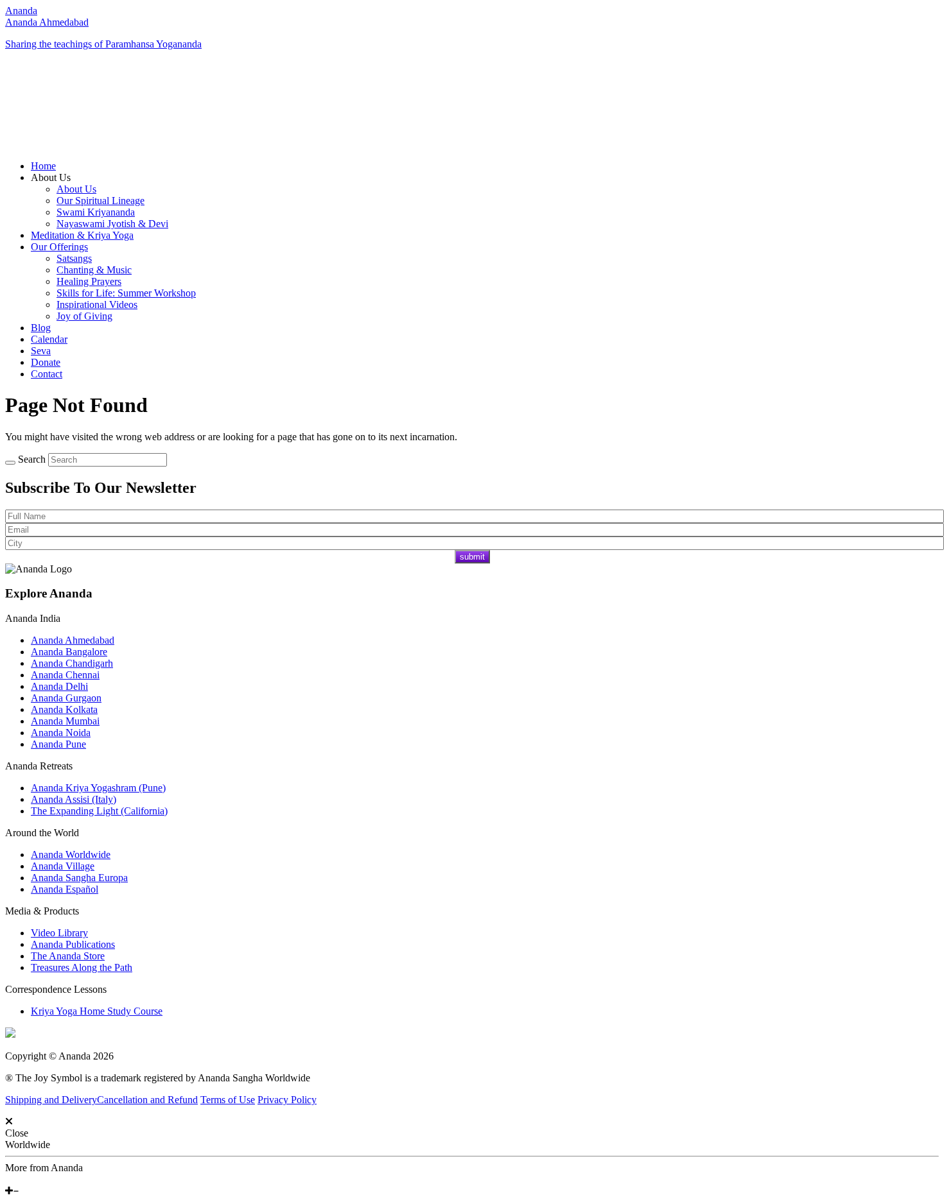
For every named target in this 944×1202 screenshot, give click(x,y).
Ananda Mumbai (65, 721)
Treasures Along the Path (81, 967)
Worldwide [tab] (27, 1144)
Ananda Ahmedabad (47, 22)
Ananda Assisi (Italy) (73, 799)
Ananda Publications (73, 944)
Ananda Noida (61, 732)
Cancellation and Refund (147, 1099)
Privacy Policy (287, 1099)
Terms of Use (227, 1099)
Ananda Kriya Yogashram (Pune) (98, 787)
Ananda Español (64, 889)
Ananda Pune (58, 744)
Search (32, 459)
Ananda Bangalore (69, 651)
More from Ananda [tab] (44, 1167)
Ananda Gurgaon (66, 697)
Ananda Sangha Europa (79, 877)
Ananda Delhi (59, 686)
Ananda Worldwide (70, 854)
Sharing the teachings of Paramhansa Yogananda (103, 44)
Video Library (59, 932)
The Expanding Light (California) (99, 810)
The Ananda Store (68, 955)
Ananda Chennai (65, 674)
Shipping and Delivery (51, 1099)
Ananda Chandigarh (72, 663)
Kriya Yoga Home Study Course (96, 1011)
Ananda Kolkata (64, 709)
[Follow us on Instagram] (27, 1179)
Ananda (21, 10)
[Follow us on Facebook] (8, 1179)
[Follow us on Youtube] (17, 1179)
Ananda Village (62, 866)
